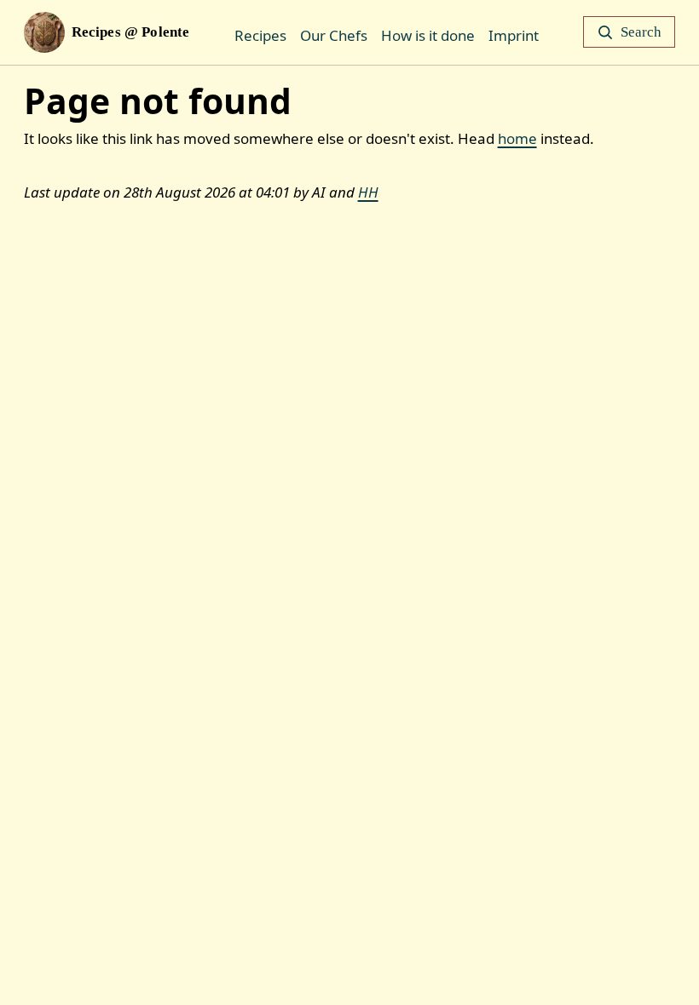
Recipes (260, 35)
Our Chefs (333, 35)
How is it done (428, 35)
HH (368, 192)
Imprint (513, 35)
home (517, 138)
